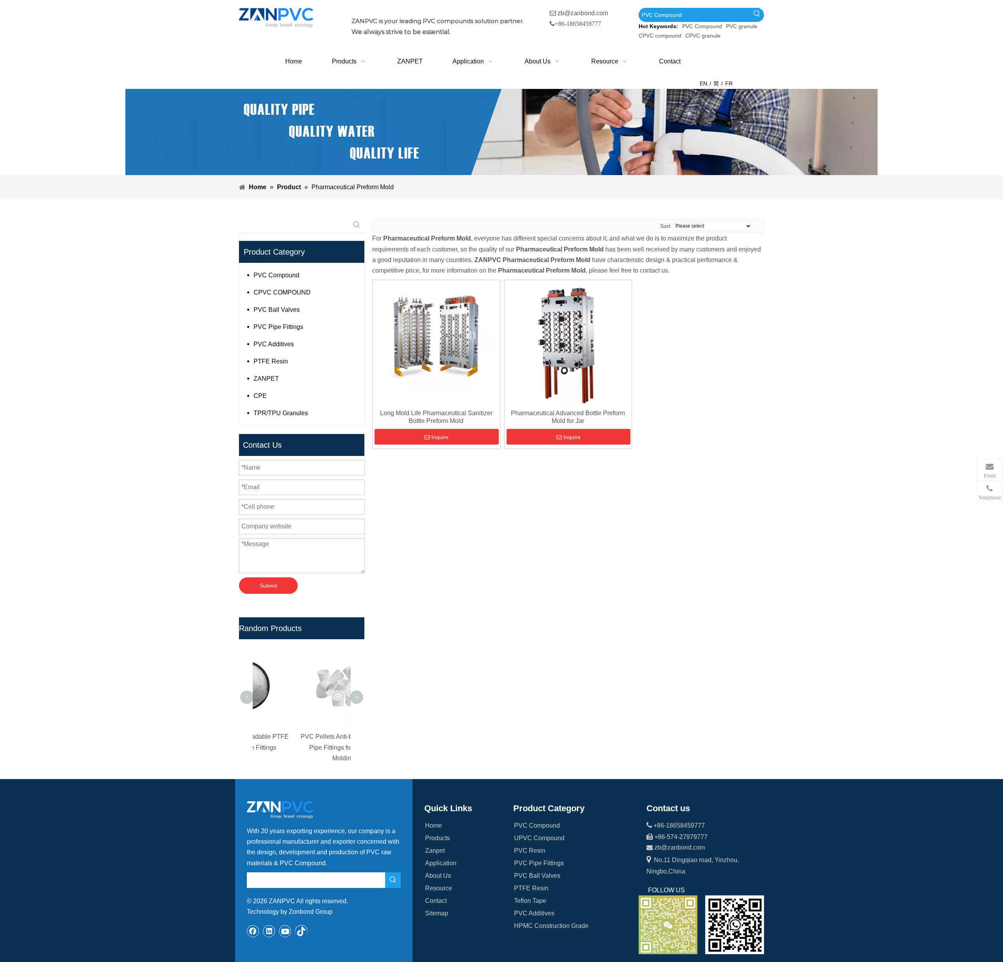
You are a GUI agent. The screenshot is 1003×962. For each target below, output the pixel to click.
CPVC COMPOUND (282, 292)
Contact (436, 900)
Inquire (440, 437)
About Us (438, 875)
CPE (260, 395)
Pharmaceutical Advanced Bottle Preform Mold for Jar (568, 417)
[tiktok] (301, 931)
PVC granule (741, 26)
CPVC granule (703, 36)
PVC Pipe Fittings (278, 327)
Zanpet (435, 850)
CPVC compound (660, 36)
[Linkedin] (269, 931)
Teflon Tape (530, 900)
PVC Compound (702, 26)
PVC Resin (529, 850)
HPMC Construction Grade (551, 925)
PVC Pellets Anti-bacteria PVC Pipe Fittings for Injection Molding (301, 747)
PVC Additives (273, 344)
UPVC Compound (539, 838)
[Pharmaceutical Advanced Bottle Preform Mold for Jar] (568, 343)
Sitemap (436, 913)
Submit (268, 585)
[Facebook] (253, 931)
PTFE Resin (270, 361)
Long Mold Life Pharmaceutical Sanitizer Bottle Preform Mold (436, 417)
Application (440, 863)
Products (437, 838)
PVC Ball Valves (276, 309)
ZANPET (266, 378)
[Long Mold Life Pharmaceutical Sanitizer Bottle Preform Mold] (436, 335)
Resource (438, 888)
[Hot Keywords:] (757, 15)
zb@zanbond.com (583, 13)
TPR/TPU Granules (280, 413)
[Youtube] (285, 931)
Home (433, 825)
